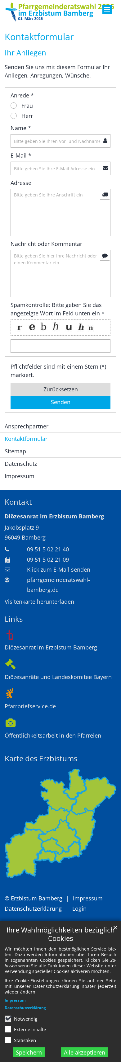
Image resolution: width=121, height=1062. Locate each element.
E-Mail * (21, 155)
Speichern (29, 1052)
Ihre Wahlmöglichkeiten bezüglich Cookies (61, 934)
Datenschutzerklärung (25, 1007)
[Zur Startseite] (60, 12)
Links (14, 619)
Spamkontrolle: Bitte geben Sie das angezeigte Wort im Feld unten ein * (58, 309)
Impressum (15, 1000)
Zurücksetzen (60, 389)
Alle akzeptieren (84, 1052)
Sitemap (15, 451)
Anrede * (22, 95)
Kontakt (18, 502)
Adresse (21, 182)
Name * (21, 128)
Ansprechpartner (26, 426)
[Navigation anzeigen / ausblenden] (107, 9)
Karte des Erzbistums (41, 758)
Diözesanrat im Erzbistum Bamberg (54, 516)
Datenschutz (21, 463)
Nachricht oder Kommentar (46, 244)
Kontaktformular (39, 36)
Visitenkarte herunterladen (39, 601)
